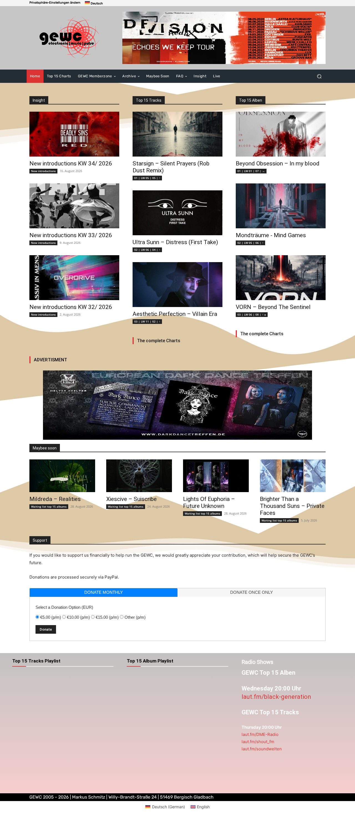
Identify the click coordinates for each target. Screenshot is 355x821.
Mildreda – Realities (55, 499)
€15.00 (107, 617)
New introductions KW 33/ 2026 (70, 235)
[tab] (104, 592)
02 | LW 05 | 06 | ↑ (250, 243)
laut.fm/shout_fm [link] (258, 741)
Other (135, 617)
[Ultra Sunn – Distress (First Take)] (177, 212)
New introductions (43, 171)
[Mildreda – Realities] (62, 475)
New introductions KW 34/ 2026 (70, 163)
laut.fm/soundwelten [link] (262, 748)
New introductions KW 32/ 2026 (70, 307)
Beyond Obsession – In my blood (278, 163)
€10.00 (78, 617)
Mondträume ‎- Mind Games (271, 235)
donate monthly (103, 592)
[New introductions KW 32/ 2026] (74, 277)
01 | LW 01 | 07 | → (251, 171)
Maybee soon (45, 448)
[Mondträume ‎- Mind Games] (281, 205)
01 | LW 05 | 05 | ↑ (147, 178)
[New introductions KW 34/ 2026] (74, 134)
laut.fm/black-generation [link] (276, 696)
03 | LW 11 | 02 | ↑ (147, 321)
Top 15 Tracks (148, 100)
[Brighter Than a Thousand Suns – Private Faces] (293, 475)
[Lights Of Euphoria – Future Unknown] (216, 475)
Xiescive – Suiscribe (131, 499)
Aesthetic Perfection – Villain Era (175, 314)
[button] (54, 2)
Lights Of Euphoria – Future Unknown (209, 502)
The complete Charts (158, 340)
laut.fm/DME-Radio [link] (260, 734)
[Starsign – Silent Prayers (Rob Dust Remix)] (177, 134)
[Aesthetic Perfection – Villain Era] (177, 284)
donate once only (251, 592)
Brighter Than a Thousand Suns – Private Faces (292, 506)
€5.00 (50, 617)
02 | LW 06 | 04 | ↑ (147, 250)
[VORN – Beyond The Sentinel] (281, 277)
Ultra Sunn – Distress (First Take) (175, 242)
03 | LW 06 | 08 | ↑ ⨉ (251, 314)
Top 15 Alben (250, 100)
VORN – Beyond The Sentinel (273, 307)
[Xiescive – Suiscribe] (139, 475)
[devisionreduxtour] (224, 38)
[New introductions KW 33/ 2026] (74, 205)
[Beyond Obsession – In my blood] (281, 134)
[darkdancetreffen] (177, 405)
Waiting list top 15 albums (49, 506)
